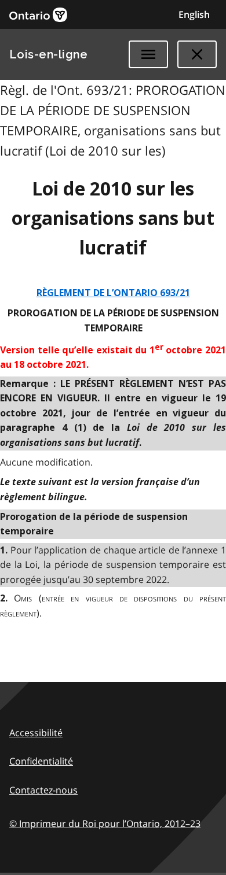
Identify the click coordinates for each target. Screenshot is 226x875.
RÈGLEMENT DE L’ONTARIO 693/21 (113, 292)
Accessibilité (36, 732)
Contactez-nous (43, 790)
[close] (197, 54)
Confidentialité (41, 761)
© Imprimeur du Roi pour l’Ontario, (105, 823)
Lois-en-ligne (48, 54)
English (194, 14)
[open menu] (148, 54)
